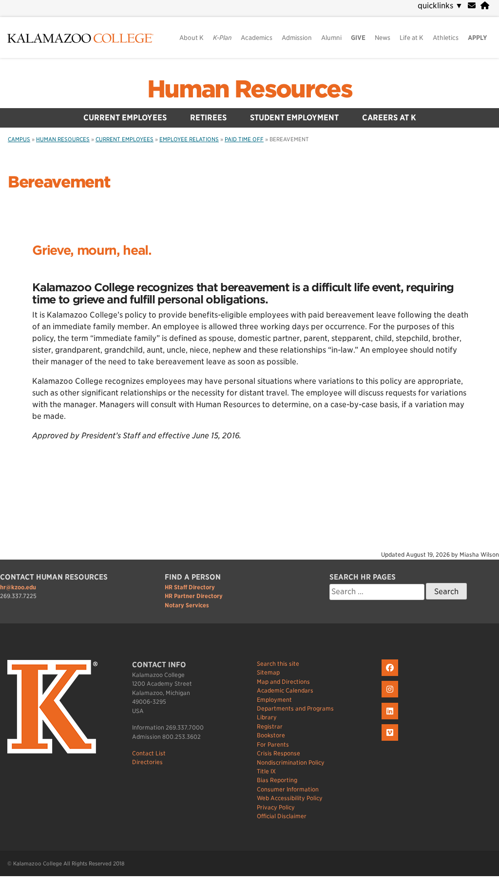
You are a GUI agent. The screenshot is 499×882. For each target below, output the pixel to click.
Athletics (446, 37)
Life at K (411, 37)
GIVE (358, 37)
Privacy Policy (276, 807)
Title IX (266, 771)
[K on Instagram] (391, 697)
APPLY (477, 37)
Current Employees (125, 117)
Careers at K (389, 117)
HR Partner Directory (194, 596)
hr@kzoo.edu (18, 587)
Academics (256, 37)
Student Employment (294, 117)
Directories (147, 762)
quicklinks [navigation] (440, 5)
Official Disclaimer (282, 816)
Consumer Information (288, 789)
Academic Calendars (285, 690)
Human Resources (249, 89)
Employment (274, 699)
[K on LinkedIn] (391, 719)
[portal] (484, 5)
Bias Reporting (277, 780)
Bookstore (271, 735)
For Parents (273, 744)
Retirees (208, 117)
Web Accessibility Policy (290, 798)
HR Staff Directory (190, 587)
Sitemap (268, 672)
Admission (297, 37)
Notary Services (187, 605)
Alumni (331, 37)
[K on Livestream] (391, 741)
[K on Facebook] (391, 676)
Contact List (149, 753)
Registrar (270, 726)
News (382, 37)
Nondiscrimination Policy (291, 762)
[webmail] (472, 5)
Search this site (278, 663)
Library (267, 717)
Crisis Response (278, 753)
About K (191, 37)
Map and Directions (283, 681)
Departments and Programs (295, 708)
